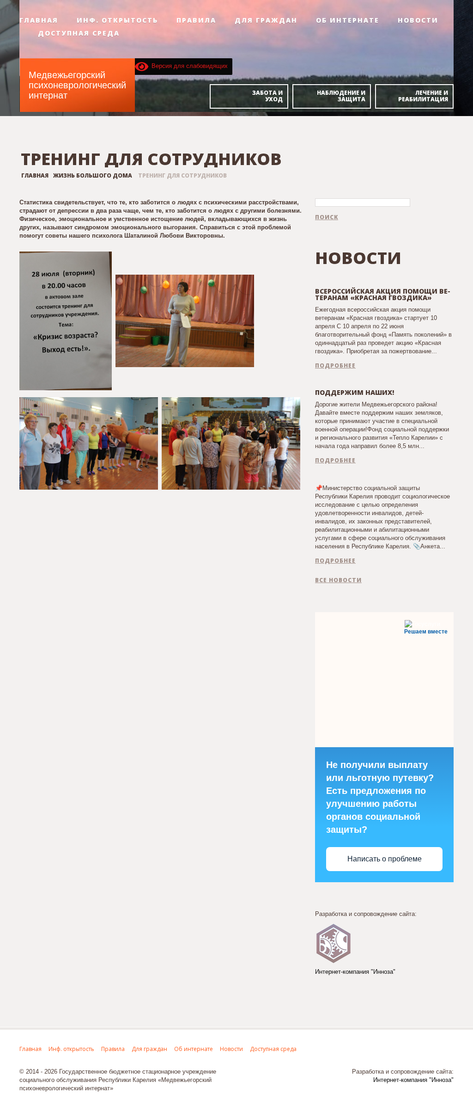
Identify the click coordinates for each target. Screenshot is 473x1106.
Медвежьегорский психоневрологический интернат (77, 85)
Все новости (338, 580)
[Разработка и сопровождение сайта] (333, 942)
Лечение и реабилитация (423, 96)
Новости (418, 20)
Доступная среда (79, 33)
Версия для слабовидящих (188, 65)
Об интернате (347, 20)
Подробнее (335, 366)
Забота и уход (267, 96)
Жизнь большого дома (92, 175)
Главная (38, 20)
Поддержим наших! (354, 392)
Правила (196, 20)
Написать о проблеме (384, 859)
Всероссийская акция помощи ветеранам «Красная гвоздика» (382, 294)
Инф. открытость (117, 20)
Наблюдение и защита (341, 96)
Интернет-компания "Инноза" (355, 971)
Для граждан (266, 20)
